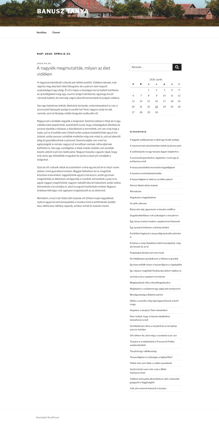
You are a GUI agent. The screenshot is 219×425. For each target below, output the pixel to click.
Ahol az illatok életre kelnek (144, 185)
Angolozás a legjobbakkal (143, 197)
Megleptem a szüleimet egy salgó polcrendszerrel (155, 288)
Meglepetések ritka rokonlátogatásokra (150, 282)
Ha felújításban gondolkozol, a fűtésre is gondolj (154, 258)
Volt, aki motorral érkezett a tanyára (148, 388)
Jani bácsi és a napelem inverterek (147, 276)
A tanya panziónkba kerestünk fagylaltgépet (152, 167)
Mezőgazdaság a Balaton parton (146, 294)
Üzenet (56, 32)
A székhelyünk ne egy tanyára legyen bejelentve (154, 151)
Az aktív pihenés (138, 203)
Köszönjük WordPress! (47, 417)
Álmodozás (135, 191)
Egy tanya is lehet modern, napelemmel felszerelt (155, 221)
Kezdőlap (41, 32)
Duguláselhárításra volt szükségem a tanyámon (154, 215)
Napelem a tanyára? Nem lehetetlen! (148, 310)
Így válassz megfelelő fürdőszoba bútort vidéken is (155, 270)
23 (156, 106)
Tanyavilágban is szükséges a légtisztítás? (151, 357)
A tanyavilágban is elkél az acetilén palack (151, 179)
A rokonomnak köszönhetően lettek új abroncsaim (155, 145)
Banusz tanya (63, 11)
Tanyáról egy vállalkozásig (143, 351)
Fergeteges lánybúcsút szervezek (147, 252)
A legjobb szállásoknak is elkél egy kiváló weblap (154, 139)
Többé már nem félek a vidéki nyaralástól (151, 363)
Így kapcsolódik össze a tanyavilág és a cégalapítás (156, 264)
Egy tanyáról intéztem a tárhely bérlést (149, 227)
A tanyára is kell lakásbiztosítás (146, 173)
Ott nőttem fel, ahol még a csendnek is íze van (153, 335)
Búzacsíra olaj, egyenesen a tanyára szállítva (152, 209)
